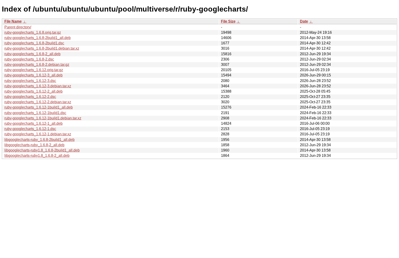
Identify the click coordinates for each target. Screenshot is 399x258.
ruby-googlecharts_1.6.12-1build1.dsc (35, 113)
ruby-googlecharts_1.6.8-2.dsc (29, 59)
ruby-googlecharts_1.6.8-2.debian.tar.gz (36, 65)
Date (304, 21)
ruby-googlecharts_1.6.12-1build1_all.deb (38, 107)
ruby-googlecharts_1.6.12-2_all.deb (33, 91)
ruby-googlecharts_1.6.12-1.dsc (30, 129)
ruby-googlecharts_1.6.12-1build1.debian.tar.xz (42, 118)
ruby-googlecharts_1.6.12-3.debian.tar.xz (37, 86)
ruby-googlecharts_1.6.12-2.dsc (30, 97)
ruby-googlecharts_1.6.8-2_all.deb (32, 54)
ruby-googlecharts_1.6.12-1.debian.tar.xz (37, 134)
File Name (13, 21)
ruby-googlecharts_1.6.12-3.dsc (30, 81)
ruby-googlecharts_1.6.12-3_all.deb (33, 75)
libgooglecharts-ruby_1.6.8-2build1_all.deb (39, 140)
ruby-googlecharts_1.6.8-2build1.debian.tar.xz (41, 48)
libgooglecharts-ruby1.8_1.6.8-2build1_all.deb (42, 150)
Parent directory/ (17, 27)
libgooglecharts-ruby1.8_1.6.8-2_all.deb (37, 156)
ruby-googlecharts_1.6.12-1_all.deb (33, 123)
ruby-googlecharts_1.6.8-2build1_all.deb (37, 38)
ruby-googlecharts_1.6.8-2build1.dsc (34, 43)
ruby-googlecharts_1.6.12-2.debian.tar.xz (37, 102)
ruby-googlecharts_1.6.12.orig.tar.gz (33, 70)
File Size (228, 21)
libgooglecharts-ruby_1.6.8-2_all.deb (34, 145)
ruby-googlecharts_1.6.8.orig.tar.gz (32, 32)
